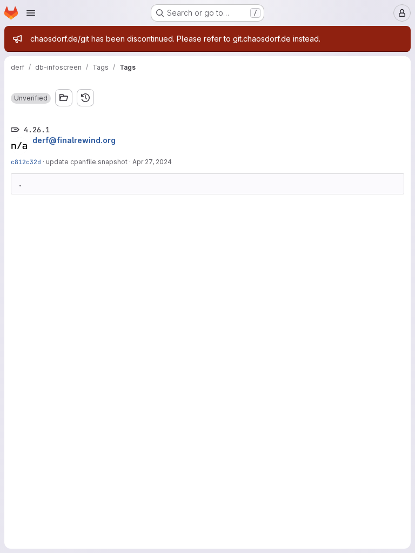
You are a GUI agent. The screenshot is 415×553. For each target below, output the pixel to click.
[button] (31, 98)
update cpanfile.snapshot (87, 162)
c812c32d (26, 162)
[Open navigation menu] (30, 13)
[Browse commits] (85, 97)
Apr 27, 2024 (152, 162)
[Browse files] (63, 97)
